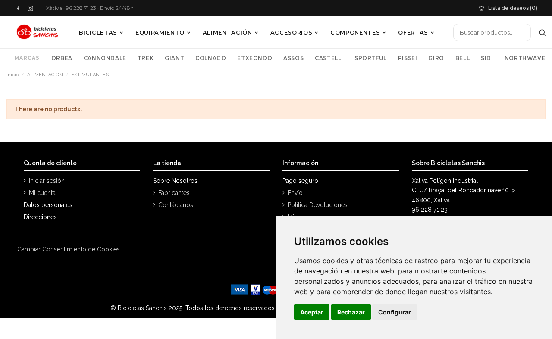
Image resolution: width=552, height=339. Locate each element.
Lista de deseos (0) (512, 8)
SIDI (487, 58)
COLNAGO (210, 58)
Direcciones (40, 216)
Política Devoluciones (318, 204)
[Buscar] (542, 32)
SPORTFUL (370, 58)
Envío (295, 192)
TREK (146, 58)
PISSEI (407, 58)
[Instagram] (30, 8)
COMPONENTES (355, 32)
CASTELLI (329, 58)
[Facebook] (18, 8)
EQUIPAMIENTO (160, 32)
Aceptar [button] (311, 312)
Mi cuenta (42, 192)
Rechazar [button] (351, 312)
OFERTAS (413, 32)
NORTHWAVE (525, 58)
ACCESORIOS (291, 32)
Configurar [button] (394, 312)
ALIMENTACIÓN (227, 32)
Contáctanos (175, 204)
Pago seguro (300, 180)
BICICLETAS (98, 32)
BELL (462, 58)
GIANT (174, 58)
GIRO (436, 58)
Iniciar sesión (47, 180)
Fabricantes (174, 192)
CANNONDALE (105, 58)
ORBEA (61, 58)
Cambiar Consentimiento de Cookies (68, 249)
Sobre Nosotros (175, 180)
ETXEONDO (254, 58)
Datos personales (48, 204)
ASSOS (293, 58)
